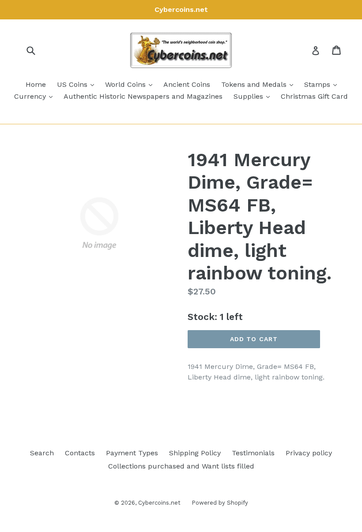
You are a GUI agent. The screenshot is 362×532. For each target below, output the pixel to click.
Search (42, 453)
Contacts (80, 453)
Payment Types (132, 453)
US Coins (77, 84)
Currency (35, 96)
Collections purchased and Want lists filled (181, 466)
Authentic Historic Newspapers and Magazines (143, 96)
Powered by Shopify (220, 502)
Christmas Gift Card (314, 96)
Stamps (322, 84)
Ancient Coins (186, 84)
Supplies (254, 96)
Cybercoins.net (159, 502)
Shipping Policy (195, 453)
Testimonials (253, 453)
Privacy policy (309, 453)
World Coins (131, 84)
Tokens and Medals (259, 84)
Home (36, 84)
